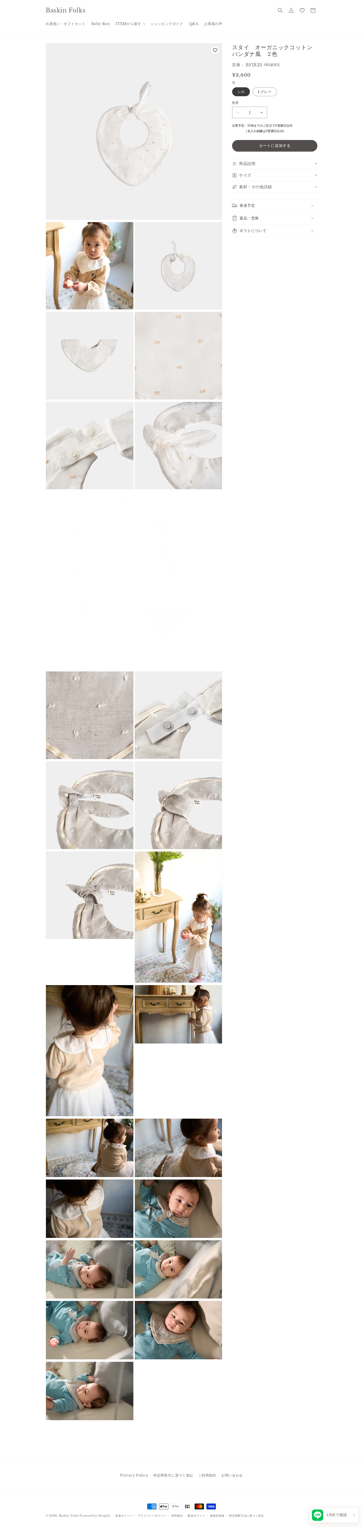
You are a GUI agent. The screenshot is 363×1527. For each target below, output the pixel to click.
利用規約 (177, 1515)
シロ (241, 92)
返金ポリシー (124, 1515)
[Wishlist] (302, 10)
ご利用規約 (207, 1475)
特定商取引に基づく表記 (173, 1475)
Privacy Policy (134, 1475)
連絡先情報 (217, 1515)
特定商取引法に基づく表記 (246, 1515)
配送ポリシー (196, 1515)
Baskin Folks (69, 1515)
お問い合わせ (232, 1475)
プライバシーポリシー (152, 1515)
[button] (130, 24)
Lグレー (265, 92)
